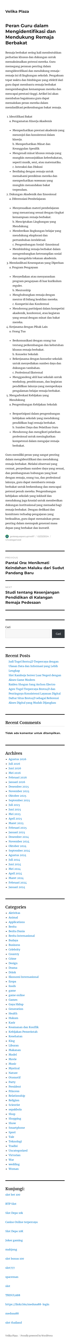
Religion (14, 1100)
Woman (14, 1168)
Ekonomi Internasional (24, 977)
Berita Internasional (22, 935)
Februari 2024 (18, 882)
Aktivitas (14, 913)
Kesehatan (15, 1036)
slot (7, 1286)
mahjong (11, 1249)
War (11, 1159)
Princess (14, 1091)
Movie (13, 1059)
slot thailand (13, 1322)
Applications (17, 922)
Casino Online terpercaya (21, 1222)
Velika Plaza (17, 11)
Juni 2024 (15, 864)
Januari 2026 (17, 782)
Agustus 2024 (17, 855)
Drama (13, 967)
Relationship (17, 1095)
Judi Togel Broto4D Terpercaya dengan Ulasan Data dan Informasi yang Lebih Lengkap (34, 666)
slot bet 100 (12, 1194)
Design (13, 963)
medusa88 (12, 1313)
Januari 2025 (17, 832)
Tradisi (13, 1146)
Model (13, 1054)
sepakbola (15, 1109)
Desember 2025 (19, 786)
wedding (14, 1164)
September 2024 (19, 850)
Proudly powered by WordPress (37, 1335)
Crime (12, 958)
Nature (13, 1072)
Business (14, 945)
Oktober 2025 (17, 795)
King (12, 1040)
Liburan (14, 1045)
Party (12, 1082)
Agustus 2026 (17, 759)
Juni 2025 (15, 809)
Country (14, 954)
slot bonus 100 (14, 1258)
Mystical (14, 1068)
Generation (16, 1008)
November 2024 (19, 841)
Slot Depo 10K (14, 1231)
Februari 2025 (18, 827)
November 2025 (19, 791)
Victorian (15, 1155)
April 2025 (15, 818)
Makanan (15, 1050)
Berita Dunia (17, 931)
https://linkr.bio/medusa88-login (27, 1304)
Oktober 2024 (17, 846)
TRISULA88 (12, 1295)
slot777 (10, 1267)
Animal (13, 917)
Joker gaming (14, 1240)
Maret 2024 (16, 878)
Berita (12, 926)
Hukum (13, 1018)
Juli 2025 (14, 804)
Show (12, 1123)
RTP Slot (10, 1203)
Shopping (15, 1118)
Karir (12, 1022)
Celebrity (14, 949)
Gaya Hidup (16, 1004)
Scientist (14, 1104)
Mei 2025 (15, 814)
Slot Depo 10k (14, 1213)
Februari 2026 (18, 777)
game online (17, 995)
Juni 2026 (15, 768)
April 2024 (15, 873)
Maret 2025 (16, 823)
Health (13, 1013)
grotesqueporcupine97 (22, 536)
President (15, 1086)
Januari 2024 (17, 887)
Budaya (13, 940)
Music (12, 1063)
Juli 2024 (14, 859)
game (12, 990)
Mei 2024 (15, 868)
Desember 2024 (19, 836)
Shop (12, 1114)
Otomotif (15, 1077)
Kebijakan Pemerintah (23, 1031)
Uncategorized (13, 539)
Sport (12, 1132)
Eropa (12, 981)
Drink (12, 972)
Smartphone (17, 1127)
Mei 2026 (15, 772)
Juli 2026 (14, 763)
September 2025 (19, 800)
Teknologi (15, 1141)
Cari (7, 627)
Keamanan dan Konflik (24, 1027)
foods (12, 986)
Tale (11, 1136)
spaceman (11, 1277)
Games (13, 999)
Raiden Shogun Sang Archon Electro (32, 684)
